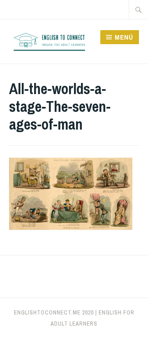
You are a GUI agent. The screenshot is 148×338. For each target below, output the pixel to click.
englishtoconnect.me (47, 312)
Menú (124, 37)
